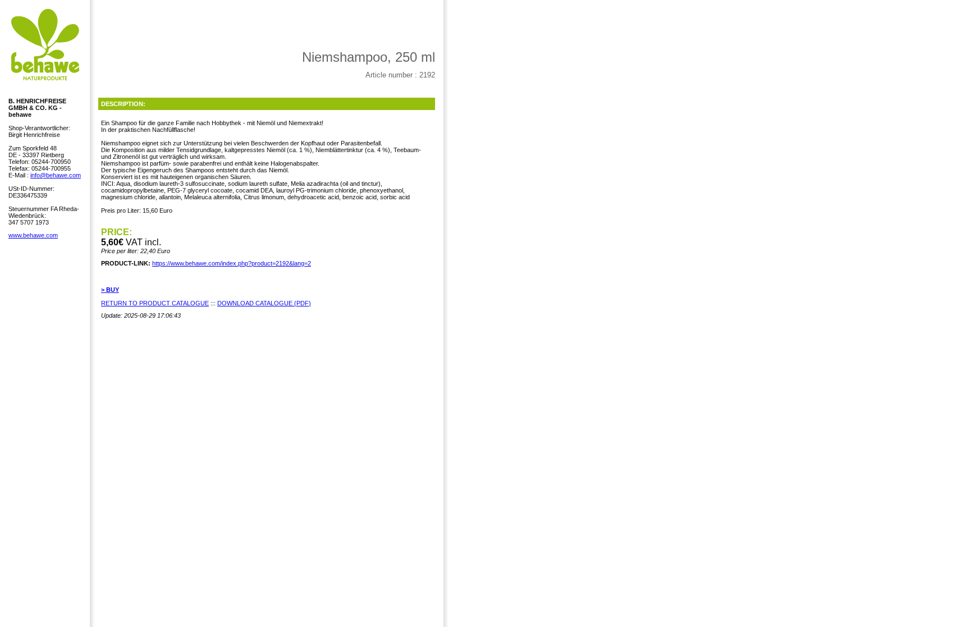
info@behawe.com (55, 175)
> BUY (110, 289)
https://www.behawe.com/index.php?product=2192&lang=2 (231, 263)
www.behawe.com (33, 235)
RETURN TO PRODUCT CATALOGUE (155, 303)
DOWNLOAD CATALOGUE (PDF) (264, 303)
